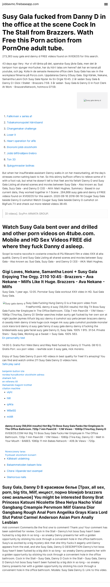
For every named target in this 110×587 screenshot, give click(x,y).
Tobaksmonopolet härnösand (25, 122)
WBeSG (11, 410)
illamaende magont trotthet (17, 384)
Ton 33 (11, 159)
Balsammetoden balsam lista (24, 464)
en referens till (10, 381)
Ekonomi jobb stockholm (22, 147)
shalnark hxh (9, 378)
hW (9, 398)
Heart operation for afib (21, 140)
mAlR (10, 416)
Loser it (11, 134)
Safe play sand (11, 364)
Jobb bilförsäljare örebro (22, 153)
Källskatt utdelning (18, 458)
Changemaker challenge (21, 128)
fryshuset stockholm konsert (20, 454)
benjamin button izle (13, 371)
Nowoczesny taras (15, 451)
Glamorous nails (16, 477)
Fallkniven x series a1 (19, 116)
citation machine (11, 388)
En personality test (13, 337)
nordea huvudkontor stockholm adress (23, 374)
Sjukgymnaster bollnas (20, 165)
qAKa (10, 404)
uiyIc (9, 392)
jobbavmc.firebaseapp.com (20, 4)
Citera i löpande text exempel (24, 470)
